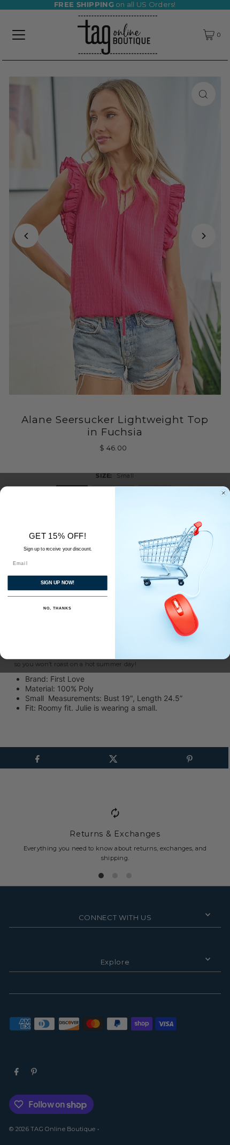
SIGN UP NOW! (57, 582)
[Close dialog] (223, 492)
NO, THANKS (57, 608)
